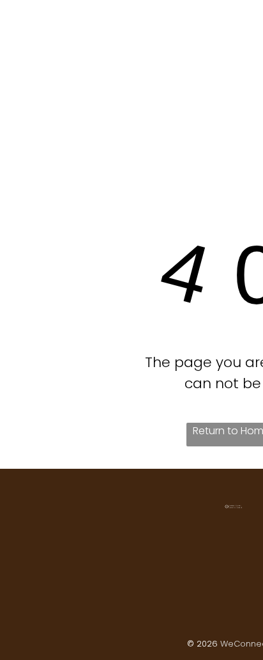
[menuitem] (78, 27)
